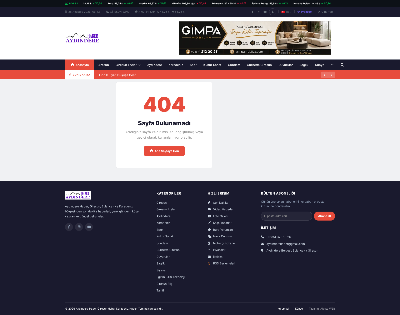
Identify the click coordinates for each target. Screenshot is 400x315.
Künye (299, 308)
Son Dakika (220, 202)
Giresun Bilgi (164, 283)
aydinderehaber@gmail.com (285, 244)
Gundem (234, 65)
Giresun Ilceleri (127, 65)
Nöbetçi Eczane (223, 243)
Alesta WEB (327, 308)
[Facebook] (252, 12)
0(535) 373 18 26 (278, 237)
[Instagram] (259, 12)
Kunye (319, 65)
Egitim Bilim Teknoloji (170, 277)
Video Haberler (223, 209)
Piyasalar (218, 250)
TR (287, 11)
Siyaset (161, 270)
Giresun (103, 65)
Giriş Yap (327, 11)
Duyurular (286, 65)
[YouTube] (265, 12)
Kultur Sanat (212, 65)
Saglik (304, 65)
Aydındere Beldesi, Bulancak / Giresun (292, 250)
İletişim (217, 256)
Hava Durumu (222, 236)
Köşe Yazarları (222, 222)
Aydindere (154, 65)
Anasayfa (82, 65)
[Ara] (342, 65)
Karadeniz (176, 65)
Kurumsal (283, 308)
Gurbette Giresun (259, 65)
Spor (193, 65)
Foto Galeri (220, 216)
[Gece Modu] (272, 11)
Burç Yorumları (222, 229)
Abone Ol (324, 216)
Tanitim (161, 290)
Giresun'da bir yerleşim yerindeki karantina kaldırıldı (137, 79)
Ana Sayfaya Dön (167, 151)
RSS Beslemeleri (223, 263)
